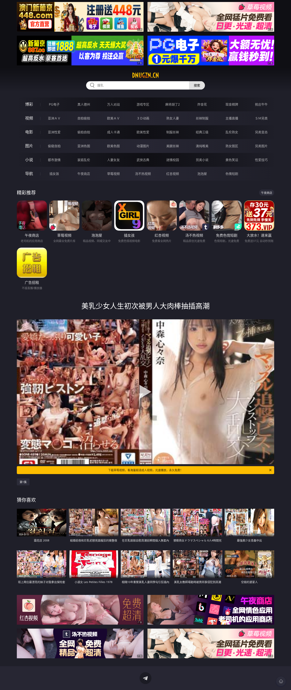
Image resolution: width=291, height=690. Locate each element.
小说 (29, 159)
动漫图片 (143, 146)
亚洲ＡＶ (54, 118)
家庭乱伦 (83, 160)
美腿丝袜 (172, 146)
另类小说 (202, 160)
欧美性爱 (143, 132)
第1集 (23, 482)
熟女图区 (231, 146)
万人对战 (113, 104)
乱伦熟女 (231, 132)
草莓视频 (113, 174)
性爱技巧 (261, 160)
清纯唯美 (202, 146)
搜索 (197, 85)
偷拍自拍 (83, 132)
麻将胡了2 (172, 104)
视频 (29, 118)
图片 (29, 146)
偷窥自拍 (54, 146)
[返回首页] (281, 681)
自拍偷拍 (83, 118)
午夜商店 (83, 174)
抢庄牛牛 (261, 104)
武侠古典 (143, 160)
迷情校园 (172, 160)
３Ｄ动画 (143, 118)
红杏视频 (172, 174)
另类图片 (261, 146)
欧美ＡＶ (113, 118)
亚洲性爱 (54, 132)
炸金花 (202, 104)
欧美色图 (113, 146)
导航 (29, 173)
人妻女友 (113, 160)
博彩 (29, 104)
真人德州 (83, 104)
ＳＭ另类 (261, 118)
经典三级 (202, 132)
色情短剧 (231, 174)
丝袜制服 (202, 118)
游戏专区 (143, 104)
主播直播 (231, 118)
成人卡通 (113, 132)
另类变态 (261, 132)
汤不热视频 (143, 174)
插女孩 (54, 174)
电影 (29, 132)
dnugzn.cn (145, 75)
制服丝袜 (172, 132)
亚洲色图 (83, 146)
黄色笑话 (231, 160)
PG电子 (54, 104)
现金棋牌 (231, 104)
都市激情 (54, 160)
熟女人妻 (172, 118)
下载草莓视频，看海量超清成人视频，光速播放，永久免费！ (145, 470)
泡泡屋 (202, 174)
